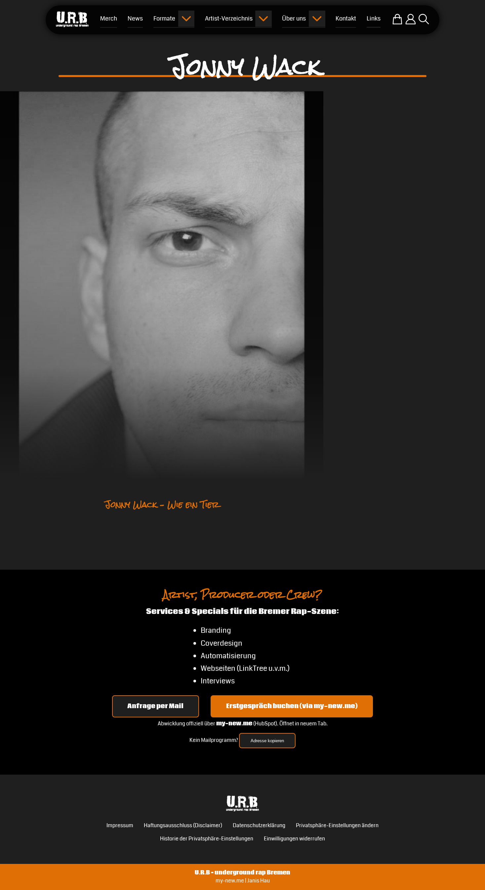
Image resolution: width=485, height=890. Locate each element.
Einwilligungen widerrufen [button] (294, 838)
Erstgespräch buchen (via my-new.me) (292, 706)
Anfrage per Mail (155, 706)
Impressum (119, 825)
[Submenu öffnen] (186, 19)
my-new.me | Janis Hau (243, 880)
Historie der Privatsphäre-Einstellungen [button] (206, 838)
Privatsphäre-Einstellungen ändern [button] (337, 825)
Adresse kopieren (267, 740)
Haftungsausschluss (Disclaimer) (183, 825)
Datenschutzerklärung (259, 825)
